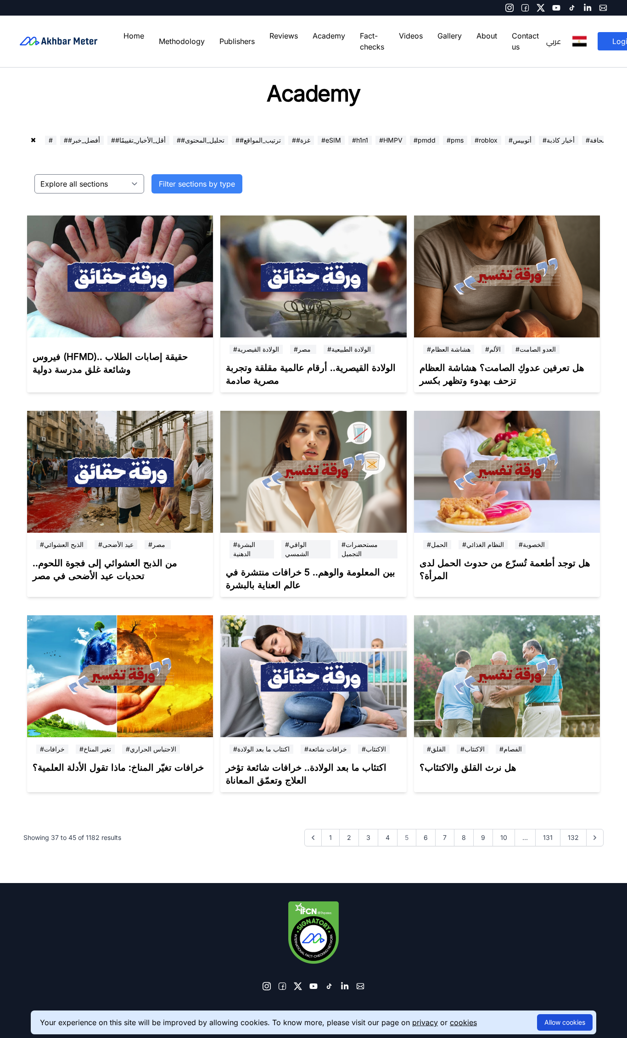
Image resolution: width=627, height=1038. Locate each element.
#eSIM (331, 140)
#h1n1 (360, 140)
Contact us (525, 41)
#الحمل (437, 544)
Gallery (449, 35)
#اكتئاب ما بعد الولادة (261, 749)
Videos (411, 35)
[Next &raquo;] (595, 837)
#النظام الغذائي (483, 544)
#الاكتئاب (374, 749)
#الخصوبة (532, 544)
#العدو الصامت (535, 349)
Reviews (283, 35)
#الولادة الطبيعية (349, 349)
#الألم (493, 349)
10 (503, 837)
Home (133, 35)
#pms (455, 140)
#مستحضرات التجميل (359, 549)
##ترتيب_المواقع (258, 140)
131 (548, 837)
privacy (425, 1022)
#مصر (303, 349)
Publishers (237, 41)
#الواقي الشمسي (297, 549)
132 (573, 837)
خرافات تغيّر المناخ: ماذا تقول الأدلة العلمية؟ (118, 767)
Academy (329, 35)
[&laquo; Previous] (313, 837)
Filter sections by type (197, 183)
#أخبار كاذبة (559, 140)
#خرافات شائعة (325, 749)
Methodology (182, 41)
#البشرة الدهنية (244, 549)
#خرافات (52, 749)
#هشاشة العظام (448, 349)
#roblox (486, 140)
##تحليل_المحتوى (200, 140)
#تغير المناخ (95, 749)
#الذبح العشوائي (62, 544)
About (486, 35)
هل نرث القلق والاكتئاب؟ (468, 767)
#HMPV (391, 140)
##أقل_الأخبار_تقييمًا (138, 140)
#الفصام (510, 749)
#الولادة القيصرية (256, 349)
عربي (553, 41)
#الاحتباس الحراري (151, 749)
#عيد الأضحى (116, 544)
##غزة (301, 140)
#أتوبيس (520, 140)
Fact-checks (372, 41)
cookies (463, 1022)
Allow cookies (564, 1022)
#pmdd (425, 140)
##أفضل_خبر (82, 140)
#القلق (436, 749)
